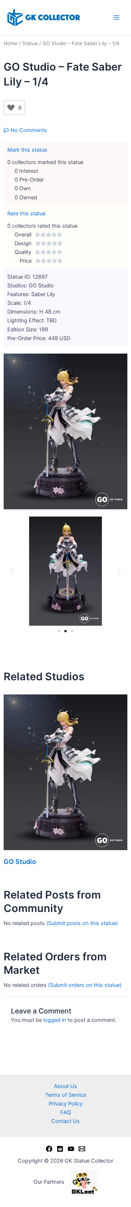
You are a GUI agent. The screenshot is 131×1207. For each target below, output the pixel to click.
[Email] (82, 1149)
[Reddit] (60, 1149)
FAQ (65, 1112)
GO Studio (20, 861)
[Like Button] (10, 107)
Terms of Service (65, 1095)
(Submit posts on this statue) (82, 923)
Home (10, 43)
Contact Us (65, 1121)
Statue (30, 43)
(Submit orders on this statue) (85, 985)
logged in (54, 1020)
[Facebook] (49, 1149)
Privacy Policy (66, 1103)
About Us (65, 1086)
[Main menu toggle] (116, 17)
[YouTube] (71, 1149)
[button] (11, 571)
